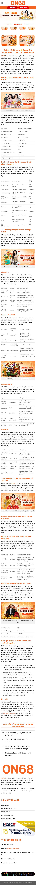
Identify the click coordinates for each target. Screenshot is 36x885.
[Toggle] (3, 733)
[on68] (18, 3)
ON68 (3, 778)
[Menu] (2, 3)
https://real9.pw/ (9, 713)
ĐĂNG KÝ (12, 7)
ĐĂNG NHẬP (23, 7)
